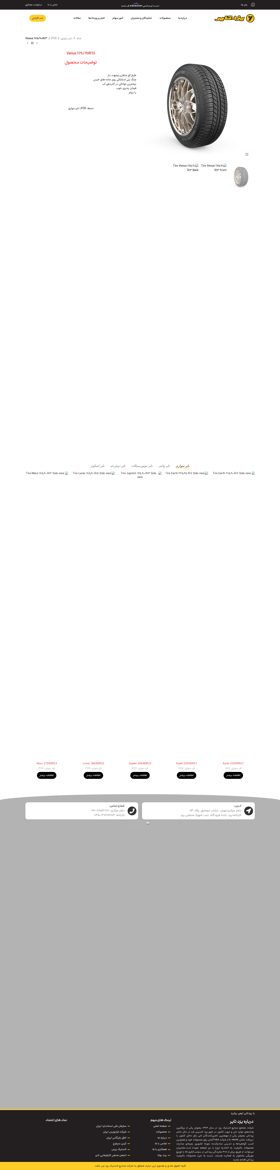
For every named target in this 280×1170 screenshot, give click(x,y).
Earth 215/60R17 (233, 763)
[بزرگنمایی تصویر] (247, 154)
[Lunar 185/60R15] (93, 616)
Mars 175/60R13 (47, 763)
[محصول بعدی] (27, 43)
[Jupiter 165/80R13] (140, 616)
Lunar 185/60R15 (93, 763)
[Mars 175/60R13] (46, 616)
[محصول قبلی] (37, 43)
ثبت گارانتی (37, 18)
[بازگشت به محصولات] (32, 43)
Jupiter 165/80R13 (140, 763)
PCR (54, 39)
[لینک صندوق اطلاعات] (253, 4)
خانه (78, 39)
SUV (227, 768)
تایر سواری (66, 39)
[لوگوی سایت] (140, 5)
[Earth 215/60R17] (233, 616)
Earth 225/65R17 (186, 763)
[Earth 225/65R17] (186, 616)
